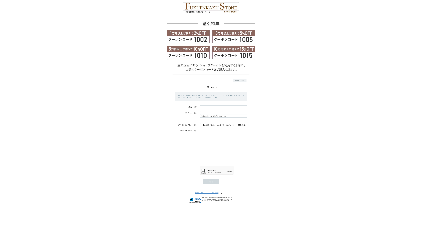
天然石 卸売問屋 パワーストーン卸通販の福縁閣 (206, 193)
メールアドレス (187, 113)
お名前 (189, 107)
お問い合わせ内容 (186, 131)
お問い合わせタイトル (184, 125)
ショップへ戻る (240, 80)
